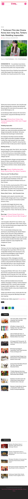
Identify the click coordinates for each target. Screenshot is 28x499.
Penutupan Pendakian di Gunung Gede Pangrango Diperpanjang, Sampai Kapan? (18, 461)
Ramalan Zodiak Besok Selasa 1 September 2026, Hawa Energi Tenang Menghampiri (18, 388)
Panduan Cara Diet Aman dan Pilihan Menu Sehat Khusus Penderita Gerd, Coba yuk (17, 380)
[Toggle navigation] (3, 4)
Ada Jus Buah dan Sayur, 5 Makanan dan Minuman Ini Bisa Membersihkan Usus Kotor (18, 335)
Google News (22, 299)
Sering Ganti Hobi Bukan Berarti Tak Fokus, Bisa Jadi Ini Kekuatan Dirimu (18, 365)
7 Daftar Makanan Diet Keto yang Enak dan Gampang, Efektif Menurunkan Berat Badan (18, 373)
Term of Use (4, 489)
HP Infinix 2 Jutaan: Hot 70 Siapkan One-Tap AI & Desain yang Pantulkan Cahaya (18, 328)
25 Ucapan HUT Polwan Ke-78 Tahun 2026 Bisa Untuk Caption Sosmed (18, 343)
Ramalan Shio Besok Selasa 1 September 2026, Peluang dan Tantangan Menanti (15, 446)
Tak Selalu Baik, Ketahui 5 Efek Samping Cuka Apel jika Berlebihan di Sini (18, 320)
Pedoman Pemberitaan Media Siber (15, 489)
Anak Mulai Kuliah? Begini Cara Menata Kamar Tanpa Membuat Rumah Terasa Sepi (18, 358)
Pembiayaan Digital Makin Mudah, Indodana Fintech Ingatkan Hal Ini (16, 475)
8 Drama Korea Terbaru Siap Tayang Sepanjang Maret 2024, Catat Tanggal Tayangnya (14, 121)
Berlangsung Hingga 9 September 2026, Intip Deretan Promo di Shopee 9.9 (18, 350)
